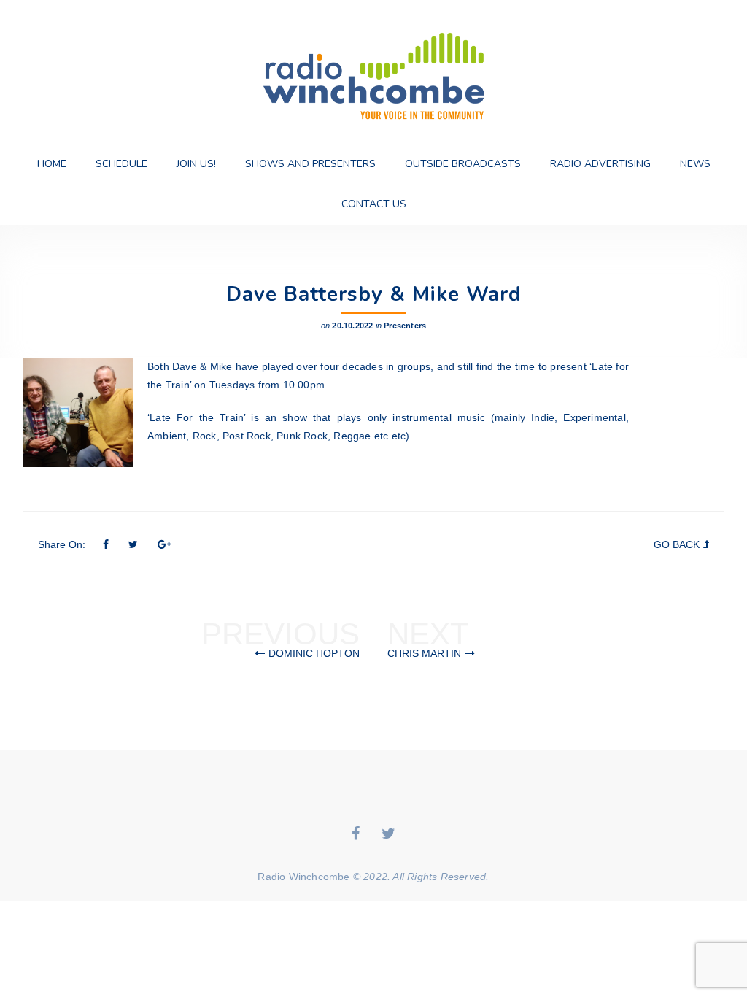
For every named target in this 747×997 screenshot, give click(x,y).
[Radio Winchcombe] (373, 72)
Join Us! (196, 164)
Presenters (405, 325)
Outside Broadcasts (463, 164)
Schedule (121, 164)
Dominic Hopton (314, 653)
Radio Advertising (600, 164)
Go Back (677, 544)
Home (51, 164)
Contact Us (373, 204)
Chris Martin (424, 653)
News (695, 164)
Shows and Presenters (310, 164)
